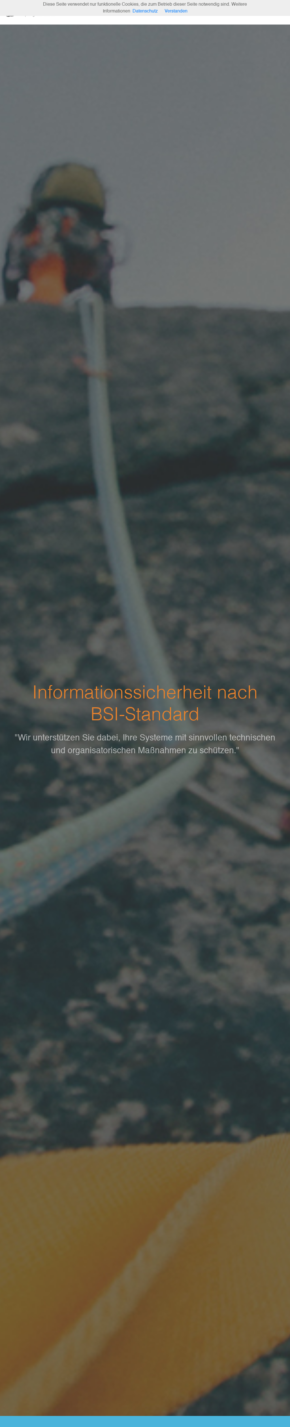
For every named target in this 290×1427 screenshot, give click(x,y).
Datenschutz (145, 11)
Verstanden (176, 11)
